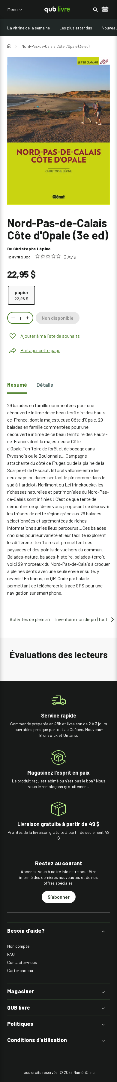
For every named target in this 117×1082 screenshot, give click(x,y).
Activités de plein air (30, 619)
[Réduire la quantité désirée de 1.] (12, 317)
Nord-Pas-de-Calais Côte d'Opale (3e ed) (55, 46)
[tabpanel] (58, 499)
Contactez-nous (22, 962)
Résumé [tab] (17, 384)
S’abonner (59, 897)
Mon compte (18, 946)
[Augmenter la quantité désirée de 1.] (28, 317)
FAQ (11, 954)
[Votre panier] (105, 9)
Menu (12, 9)
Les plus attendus (75, 27)
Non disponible (58, 318)
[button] (58, 931)
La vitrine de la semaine (28, 27)
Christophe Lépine (32, 248)
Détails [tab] (45, 384)
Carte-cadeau (20, 970)
